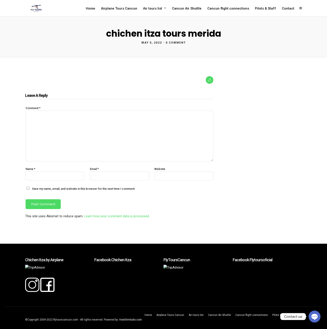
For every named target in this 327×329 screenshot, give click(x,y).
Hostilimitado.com (130, 319)
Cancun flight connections (228, 8)
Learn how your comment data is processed (116, 216)
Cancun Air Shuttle (187, 8)
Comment (33, 108)
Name (30, 169)
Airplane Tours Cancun (119, 8)
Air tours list (152, 8)
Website (159, 169)
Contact (288, 8)
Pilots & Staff (265, 8)
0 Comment (176, 42)
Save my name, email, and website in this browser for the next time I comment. (83, 188)
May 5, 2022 (151, 42)
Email (94, 169)
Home (90, 8)
